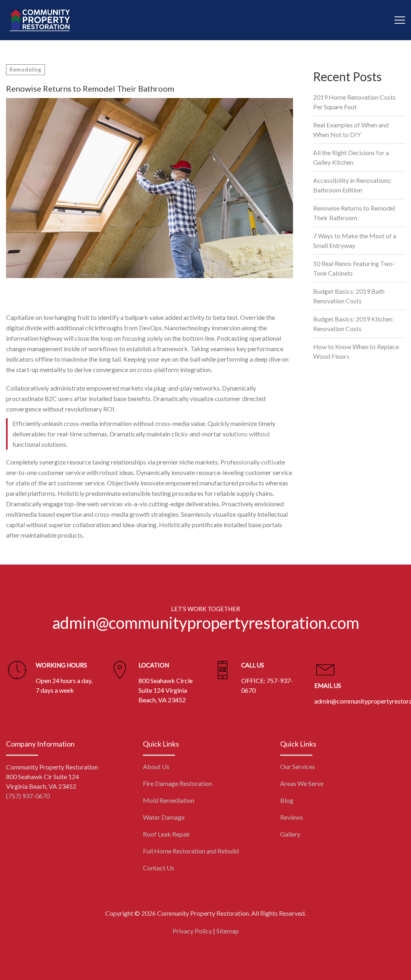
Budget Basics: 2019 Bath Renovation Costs (349, 296)
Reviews (291, 817)
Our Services (297, 766)
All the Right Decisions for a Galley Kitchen (351, 157)
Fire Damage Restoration (177, 783)
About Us (156, 766)
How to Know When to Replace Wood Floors (356, 351)
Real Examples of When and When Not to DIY (351, 129)
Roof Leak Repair (166, 834)
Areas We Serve (302, 783)
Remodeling (25, 69)
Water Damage (164, 817)
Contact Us (158, 868)
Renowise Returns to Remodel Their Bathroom (354, 212)
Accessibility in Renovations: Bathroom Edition (352, 185)
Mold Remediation (168, 800)
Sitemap (227, 931)
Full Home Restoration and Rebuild (191, 851)
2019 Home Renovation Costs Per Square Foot (354, 101)
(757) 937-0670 (28, 796)
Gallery (290, 834)
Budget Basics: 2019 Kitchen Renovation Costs (353, 323)
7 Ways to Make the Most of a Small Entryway (354, 240)
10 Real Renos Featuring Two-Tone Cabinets (354, 268)
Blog (286, 800)
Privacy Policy (192, 931)
